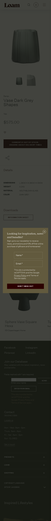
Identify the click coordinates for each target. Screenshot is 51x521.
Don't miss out (26, 286)
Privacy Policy (20, 275)
